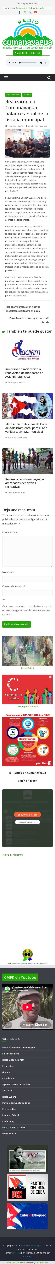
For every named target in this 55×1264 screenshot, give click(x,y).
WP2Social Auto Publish (16, 1263)
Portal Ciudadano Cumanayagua (18, 1047)
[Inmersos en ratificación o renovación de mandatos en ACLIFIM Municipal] (27, 340)
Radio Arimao (9, 1133)
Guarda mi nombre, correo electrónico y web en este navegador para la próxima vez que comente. (27, 610)
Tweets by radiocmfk (12, 854)
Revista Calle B (27, 668)
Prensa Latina (9, 1109)
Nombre (8, 572)
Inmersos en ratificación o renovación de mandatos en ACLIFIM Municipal (24, 373)
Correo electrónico (13, 586)
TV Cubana (7, 1090)
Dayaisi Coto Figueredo (37, 126)
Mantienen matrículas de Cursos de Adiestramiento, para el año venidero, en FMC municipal (27, 428)
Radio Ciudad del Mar (13, 1059)
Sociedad (27, 95)
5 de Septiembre (10, 1053)
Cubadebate (8, 1078)
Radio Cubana (9, 1096)
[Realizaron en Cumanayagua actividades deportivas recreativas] (27, 450)
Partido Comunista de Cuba (16, 1103)
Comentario (9, 532)
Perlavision (7, 1066)
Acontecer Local (13, 95)
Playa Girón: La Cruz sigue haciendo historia (29, 320)
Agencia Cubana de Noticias (16, 1084)
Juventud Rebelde (11, 1115)
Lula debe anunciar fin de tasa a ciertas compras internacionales (31, 9)
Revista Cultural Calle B (14, 1127)
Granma (6, 1072)
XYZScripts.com (42, 1263)
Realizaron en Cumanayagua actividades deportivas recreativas (24, 483)
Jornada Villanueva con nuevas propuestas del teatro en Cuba (23, 309)
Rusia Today (8, 1121)
